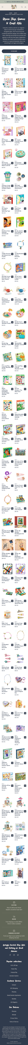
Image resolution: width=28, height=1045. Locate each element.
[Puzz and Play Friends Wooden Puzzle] (20, 357)
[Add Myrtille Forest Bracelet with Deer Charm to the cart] (12, 277)
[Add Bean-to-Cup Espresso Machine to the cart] (25, 713)
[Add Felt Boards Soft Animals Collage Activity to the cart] (12, 461)
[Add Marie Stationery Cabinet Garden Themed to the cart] (25, 737)
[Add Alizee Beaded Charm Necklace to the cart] (12, 689)
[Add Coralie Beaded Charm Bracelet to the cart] (25, 254)
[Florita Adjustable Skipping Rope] (7, 476)
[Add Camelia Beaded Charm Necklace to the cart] (25, 645)
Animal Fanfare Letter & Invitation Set (19, 836)
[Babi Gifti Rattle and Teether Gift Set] (7, 850)
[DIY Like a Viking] (20, 873)
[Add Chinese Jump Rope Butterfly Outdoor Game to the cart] (12, 186)
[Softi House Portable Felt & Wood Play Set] (20, 591)
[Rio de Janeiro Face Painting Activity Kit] (20, 222)
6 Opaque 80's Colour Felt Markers (19, 579)
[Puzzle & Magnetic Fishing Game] (20, 850)
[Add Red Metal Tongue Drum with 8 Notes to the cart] (12, 299)
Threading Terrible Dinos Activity (19, 440)
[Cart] (25, 7)
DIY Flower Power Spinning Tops (6, 141)
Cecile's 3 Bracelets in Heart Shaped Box (6, 715)
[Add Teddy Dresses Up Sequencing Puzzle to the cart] (12, 254)
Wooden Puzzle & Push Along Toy (6, 532)
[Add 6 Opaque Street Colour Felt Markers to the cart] (12, 578)
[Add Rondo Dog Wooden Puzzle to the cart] (12, 343)
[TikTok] (18, 955)
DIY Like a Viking (17, 882)
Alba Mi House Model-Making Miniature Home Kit (6, 837)
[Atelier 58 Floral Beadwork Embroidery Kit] (20, 545)
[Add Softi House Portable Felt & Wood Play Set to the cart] (25, 601)
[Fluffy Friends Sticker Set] (20, 83)
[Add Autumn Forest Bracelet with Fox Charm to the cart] (12, 508)
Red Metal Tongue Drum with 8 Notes (6, 300)
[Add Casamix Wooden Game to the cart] (25, 763)
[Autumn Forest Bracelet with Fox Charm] (7, 499)
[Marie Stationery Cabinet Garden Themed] (20, 728)
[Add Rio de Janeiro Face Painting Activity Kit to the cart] (25, 231)
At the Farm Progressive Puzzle (18, 278)
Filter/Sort (14, 51)
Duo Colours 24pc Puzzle (5, 882)
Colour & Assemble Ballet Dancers (6, 117)
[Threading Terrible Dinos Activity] (20, 429)
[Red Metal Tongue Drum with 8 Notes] (7, 290)
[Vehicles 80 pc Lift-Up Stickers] (7, 776)
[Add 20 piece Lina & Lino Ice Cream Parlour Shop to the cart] (12, 737)
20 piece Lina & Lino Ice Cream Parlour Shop (6, 738)
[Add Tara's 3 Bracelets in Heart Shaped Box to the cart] (25, 689)
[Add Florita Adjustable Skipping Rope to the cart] (12, 486)
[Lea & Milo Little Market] (20, 499)
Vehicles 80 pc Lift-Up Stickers (6, 787)
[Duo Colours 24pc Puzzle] (7, 873)
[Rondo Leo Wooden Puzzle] (7, 313)
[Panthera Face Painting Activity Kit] (7, 222)
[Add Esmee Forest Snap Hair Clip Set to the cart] (25, 486)
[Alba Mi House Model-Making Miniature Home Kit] (7, 826)
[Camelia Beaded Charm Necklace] (20, 636)
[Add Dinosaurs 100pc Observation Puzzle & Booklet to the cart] (25, 786)
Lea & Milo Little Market (18, 508)
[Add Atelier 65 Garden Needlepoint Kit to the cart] (25, 531)
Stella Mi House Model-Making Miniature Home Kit (19, 813)
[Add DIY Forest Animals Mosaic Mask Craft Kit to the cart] (12, 163)
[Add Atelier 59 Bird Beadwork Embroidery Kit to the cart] (12, 554)
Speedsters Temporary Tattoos (5, 70)
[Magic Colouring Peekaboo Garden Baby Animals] (7, 380)
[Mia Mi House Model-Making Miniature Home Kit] (7, 802)
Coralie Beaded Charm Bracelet (19, 255)
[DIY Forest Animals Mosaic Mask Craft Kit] (7, 154)
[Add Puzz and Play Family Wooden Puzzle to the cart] (12, 366)
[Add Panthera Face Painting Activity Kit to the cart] (12, 231)
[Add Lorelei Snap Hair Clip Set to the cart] (25, 668)
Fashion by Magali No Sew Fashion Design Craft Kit (19, 118)
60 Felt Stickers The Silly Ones (18, 390)
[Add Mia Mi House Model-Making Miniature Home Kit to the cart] (12, 811)
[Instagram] (14, 955)
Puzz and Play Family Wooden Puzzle (6, 367)
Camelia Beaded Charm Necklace (19, 646)
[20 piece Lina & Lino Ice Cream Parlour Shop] (7, 728)
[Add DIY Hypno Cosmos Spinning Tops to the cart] (12, 208)
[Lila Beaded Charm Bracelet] (7, 636)
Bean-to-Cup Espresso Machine (19, 714)
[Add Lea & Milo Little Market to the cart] (25, 508)
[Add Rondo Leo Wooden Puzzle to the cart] (12, 322)
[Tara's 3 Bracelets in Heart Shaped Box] (20, 680)
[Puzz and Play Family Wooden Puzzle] (7, 357)
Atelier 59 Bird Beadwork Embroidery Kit (6, 555)
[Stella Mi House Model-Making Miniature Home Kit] (20, 802)
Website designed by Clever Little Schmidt (14, 1043)
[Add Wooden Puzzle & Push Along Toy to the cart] (12, 531)
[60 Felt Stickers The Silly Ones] (20, 380)
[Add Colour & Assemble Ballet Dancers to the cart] (12, 116)
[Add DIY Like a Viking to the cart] (25, 882)
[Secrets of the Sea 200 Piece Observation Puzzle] (20, 452)
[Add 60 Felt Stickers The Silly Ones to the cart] (25, 389)
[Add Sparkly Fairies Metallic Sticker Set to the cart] (25, 69)
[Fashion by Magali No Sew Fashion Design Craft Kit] (20, 107)
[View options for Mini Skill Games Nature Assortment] (25, 186)
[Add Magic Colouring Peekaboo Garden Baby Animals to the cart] (12, 389)
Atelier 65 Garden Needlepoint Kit (19, 532)
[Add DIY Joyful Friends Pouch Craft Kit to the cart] (25, 140)
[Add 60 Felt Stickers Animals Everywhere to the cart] (12, 415)
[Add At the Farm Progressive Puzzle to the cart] (25, 277)
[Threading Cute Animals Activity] (7, 429)
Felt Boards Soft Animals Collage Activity (5, 463)
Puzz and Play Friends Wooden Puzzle (19, 367)
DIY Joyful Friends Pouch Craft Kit (19, 141)
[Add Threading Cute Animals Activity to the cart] (12, 439)
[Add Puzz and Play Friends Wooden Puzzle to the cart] (25, 366)
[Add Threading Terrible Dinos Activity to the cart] (25, 439)
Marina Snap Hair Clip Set (5, 668)
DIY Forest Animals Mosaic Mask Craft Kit (6, 164)
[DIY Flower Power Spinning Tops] (7, 131)
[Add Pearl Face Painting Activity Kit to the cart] (25, 208)
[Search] (22, 7)
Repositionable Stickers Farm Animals (19, 416)
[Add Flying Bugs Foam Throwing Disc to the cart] (25, 163)
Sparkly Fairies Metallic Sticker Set (19, 70)
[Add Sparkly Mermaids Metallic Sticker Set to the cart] (12, 92)
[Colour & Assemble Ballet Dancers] (7, 107)
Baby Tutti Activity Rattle (6, 624)
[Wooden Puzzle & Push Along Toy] (7, 522)
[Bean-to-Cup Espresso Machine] (20, 704)
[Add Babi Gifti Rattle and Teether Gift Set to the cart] (12, 859)
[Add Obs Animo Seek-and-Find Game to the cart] (12, 601)
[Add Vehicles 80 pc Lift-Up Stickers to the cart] (12, 786)
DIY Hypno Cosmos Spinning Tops (6, 209)
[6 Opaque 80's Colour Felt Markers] (20, 569)
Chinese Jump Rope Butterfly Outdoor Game (6, 187)
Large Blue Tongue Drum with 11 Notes (19, 300)
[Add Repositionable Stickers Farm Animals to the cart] (25, 415)
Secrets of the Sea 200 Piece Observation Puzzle (19, 463)
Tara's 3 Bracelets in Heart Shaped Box (19, 691)
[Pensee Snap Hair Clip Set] (20, 614)
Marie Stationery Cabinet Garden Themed (18, 739)
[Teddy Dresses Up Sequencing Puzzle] (7, 245)
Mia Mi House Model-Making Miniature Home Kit (6, 813)
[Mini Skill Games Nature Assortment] (20, 176)
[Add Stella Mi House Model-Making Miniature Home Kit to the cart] (25, 811)
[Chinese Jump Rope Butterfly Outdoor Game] (7, 176)
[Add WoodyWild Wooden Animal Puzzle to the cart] (25, 343)
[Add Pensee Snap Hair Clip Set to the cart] (25, 624)
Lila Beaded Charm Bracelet (5, 646)
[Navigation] (2, 7)
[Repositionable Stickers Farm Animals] (20, 405)
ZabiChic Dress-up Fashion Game (6, 764)
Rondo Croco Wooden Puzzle (19, 322)
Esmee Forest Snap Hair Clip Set (19, 487)
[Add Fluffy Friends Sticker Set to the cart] (25, 92)
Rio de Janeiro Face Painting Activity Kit (19, 232)
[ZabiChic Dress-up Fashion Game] (7, 754)
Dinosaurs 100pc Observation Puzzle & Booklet (18, 788)
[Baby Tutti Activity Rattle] (7, 614)
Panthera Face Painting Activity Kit (6, 232)
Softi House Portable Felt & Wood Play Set (19, 602)
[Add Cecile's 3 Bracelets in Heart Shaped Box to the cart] (12, 713)
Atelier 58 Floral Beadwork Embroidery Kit (19, 556)
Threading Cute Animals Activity (6, 440)
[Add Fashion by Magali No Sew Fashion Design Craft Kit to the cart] (25, 116)
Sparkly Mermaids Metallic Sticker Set (6, 94)
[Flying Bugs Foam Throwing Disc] (20, 154)
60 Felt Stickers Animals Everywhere (5, 416)
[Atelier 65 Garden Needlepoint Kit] (20, 522)
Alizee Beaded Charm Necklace (6, 690)
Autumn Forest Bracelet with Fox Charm (6, 509)
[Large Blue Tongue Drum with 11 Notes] (20, 290)
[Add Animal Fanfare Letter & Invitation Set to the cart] (25, 835)
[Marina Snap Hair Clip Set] (7, 658)
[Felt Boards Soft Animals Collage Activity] (7, 452)
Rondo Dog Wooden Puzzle (6, 343)
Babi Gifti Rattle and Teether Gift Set (6, 860)
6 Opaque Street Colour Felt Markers (6, 579)
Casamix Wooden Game (19, 763)
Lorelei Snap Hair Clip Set (18, 668)
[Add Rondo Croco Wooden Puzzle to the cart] (25, 322)
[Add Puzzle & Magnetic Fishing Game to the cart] (25, 859)
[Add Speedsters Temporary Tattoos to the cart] (12, 69)
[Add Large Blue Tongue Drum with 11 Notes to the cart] (25, 299)
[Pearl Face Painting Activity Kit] (20, 199)
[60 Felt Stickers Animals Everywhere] (7, 405)
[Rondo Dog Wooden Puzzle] (7, 334)
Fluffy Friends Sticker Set (19, 92)
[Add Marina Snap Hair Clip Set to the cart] (12, 668)
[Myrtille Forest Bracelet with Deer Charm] (7, 267)
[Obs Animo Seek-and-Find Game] (7, 591)
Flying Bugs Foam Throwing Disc (19, 164)
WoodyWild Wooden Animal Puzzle (19, 344)
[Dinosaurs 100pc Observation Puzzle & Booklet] (20, 776)
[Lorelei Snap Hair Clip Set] (20, 658)
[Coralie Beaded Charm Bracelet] (20, 245)
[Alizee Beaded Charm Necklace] (7, 680)
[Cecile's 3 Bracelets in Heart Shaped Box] (7, 704)
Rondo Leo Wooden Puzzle (6, 322)
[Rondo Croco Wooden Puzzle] (20, 313)
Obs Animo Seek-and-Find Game (6, 602)
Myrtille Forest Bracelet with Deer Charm (6, 278)
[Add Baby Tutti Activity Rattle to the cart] (12, 624)
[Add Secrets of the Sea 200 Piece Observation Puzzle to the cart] (25, 461)
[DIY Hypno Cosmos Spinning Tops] (7, 199)
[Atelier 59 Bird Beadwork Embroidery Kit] (7, 545)
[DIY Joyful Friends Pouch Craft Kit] (20, 131)
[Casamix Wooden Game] (20, 754)
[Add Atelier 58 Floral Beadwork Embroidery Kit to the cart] (25, 554)
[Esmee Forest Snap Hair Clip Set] (20, 476)
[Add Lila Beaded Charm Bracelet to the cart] (12, 645)
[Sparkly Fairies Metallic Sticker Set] (20, 60)
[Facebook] (10, 955)
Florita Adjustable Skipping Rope (6, 487)
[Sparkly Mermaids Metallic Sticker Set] (7, 83)
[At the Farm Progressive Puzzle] (20, 267)
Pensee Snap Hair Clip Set (18, 624)
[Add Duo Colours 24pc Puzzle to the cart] (12, 882)
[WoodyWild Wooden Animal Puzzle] (20, 334)
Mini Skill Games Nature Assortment (19, 187)
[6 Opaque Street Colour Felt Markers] (7, 569)
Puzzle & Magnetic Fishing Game (19, 860)
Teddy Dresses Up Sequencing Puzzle (6, 255)
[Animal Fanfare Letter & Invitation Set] (20, 826)
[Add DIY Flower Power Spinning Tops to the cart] (12, 140)
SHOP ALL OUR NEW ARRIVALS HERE (15, 2)
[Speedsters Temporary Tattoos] (7, 60)
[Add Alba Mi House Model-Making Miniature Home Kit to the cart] (12, 835)
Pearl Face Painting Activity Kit (18, 209)
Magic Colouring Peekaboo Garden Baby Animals (5, 391)
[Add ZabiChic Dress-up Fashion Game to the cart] (12, 763)
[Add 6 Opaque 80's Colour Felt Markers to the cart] (25, 578)
